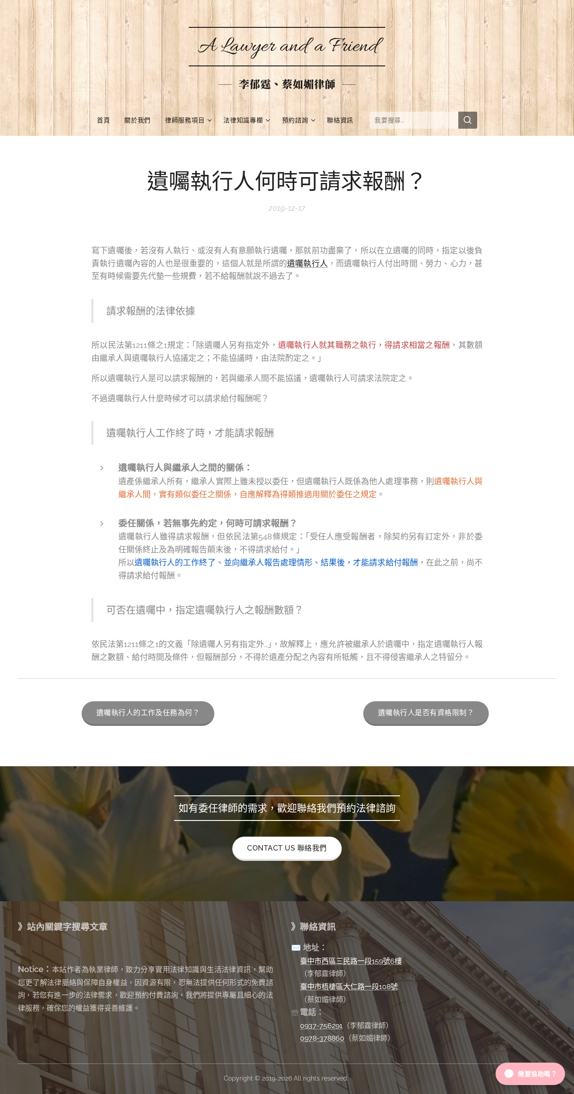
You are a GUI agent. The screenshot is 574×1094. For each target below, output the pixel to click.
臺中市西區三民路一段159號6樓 (351, 961)
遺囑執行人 (307, 263)
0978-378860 (322, 1038)
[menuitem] (107, 120)
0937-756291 (321, 1025)
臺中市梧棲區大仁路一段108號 (349, 986)
